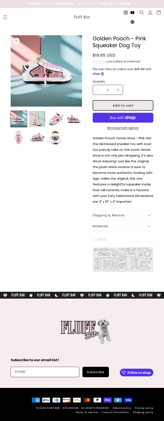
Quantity (99, 81)
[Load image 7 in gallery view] (55, 137)
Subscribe (95, 372)
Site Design (70, 408)
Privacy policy (144, 408)
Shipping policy (143, 412)
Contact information (115, 412)
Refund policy (122, 408)
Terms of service (87, 412)
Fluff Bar (53, 408)
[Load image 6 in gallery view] (37, 137)
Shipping (99, 61)
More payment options (123, 128)
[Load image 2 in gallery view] (37, 119)
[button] (5, 17)
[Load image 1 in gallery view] (19, 119)
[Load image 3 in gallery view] (55, 119)
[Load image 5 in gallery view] (19, 137)
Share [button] (102, 239)
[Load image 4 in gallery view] (74, 119)
